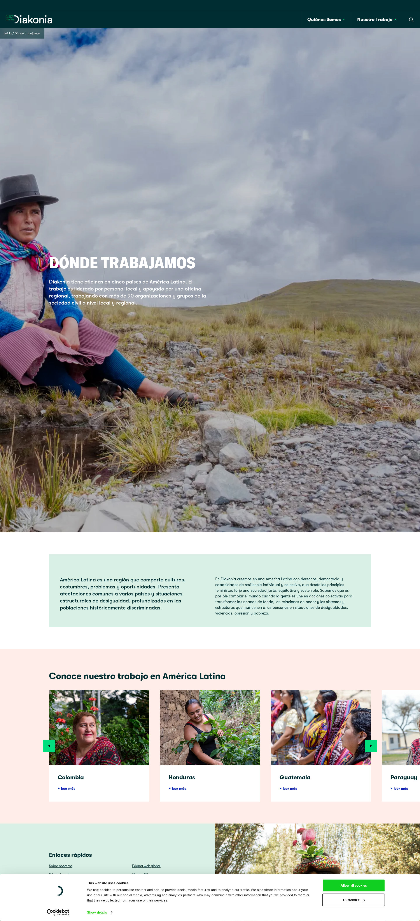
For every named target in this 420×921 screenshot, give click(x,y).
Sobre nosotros (60, 866)
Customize (351, 900)
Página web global (146, 866)
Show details (97, 912)
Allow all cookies (354, 885)
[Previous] (49, 746)
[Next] (371, 746)
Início (8, 33)
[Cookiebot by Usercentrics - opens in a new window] (58, 912)
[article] (99, 746)
